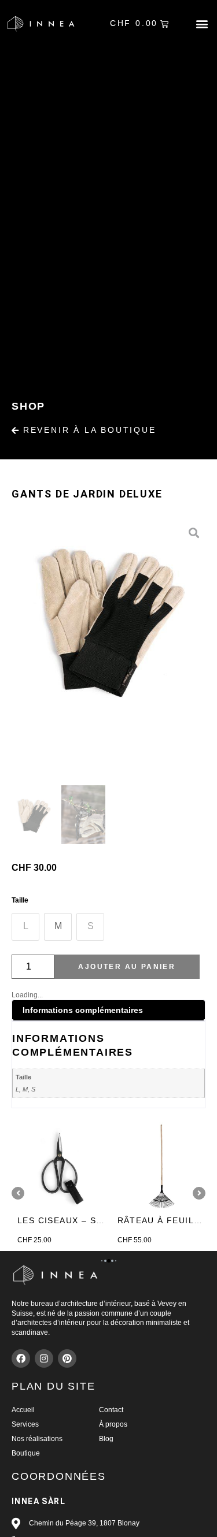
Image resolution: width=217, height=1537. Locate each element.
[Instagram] (44, 1358)
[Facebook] (21, 1358)
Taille (20, 900)
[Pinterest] (67, 1358)
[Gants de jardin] (108, 618)
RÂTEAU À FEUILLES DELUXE (101, 1220)
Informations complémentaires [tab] (83, 1010)
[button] (201, 24)
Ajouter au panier (126, 967)
